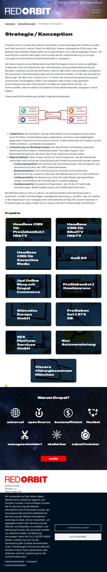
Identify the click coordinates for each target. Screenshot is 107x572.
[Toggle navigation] (96, 12)
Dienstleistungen (27, 24)
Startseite (10, 24)
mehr (53, 458)
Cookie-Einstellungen (78, 528)
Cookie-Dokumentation (15, 565)
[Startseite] (46, 9)
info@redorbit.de (93, 3)
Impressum (32, 561)
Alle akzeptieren (78, 537)
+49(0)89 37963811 (68, 3)
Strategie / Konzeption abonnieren (6, 386)
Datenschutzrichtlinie (14, 561)
